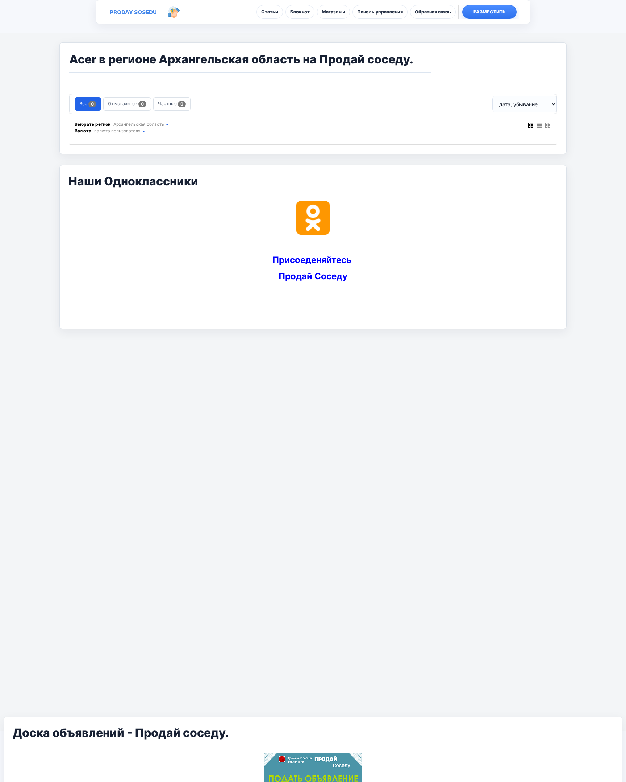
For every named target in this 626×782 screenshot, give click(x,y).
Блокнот (300, 12)
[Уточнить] (167, 124)
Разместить (489, 12)
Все (86, 104)
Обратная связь (433, 12)
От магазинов (126, 104)
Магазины (333, 12)
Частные (170, 104)
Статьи (269, 12)
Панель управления (380, 12)
